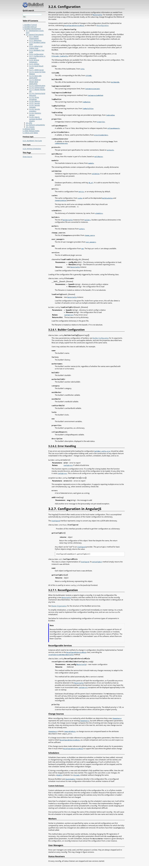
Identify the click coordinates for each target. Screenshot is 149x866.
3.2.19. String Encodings (34, 98)
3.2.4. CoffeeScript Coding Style (36, 47)
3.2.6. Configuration (36, 54)
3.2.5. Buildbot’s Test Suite (32, 141)
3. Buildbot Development (32, 29)
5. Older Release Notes (31, 131)
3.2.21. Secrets (34, 103)
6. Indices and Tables (30, 133)
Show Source (27, 157)
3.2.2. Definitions (35, 40)
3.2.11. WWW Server (36, 70)
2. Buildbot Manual (30, 27)
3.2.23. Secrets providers (34, 110)
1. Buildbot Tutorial (30, 25)
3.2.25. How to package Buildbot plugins (35, 119)
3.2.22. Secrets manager (34, 106)
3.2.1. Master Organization (34, 37)
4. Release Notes (29, 129)
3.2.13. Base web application (35, 77)
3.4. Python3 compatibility (35, 125)
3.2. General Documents (35, 35)
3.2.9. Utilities (34, 64)
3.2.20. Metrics (34, 101)
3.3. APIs (29, 123)
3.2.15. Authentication (37, 86)
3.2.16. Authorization (36, 88)
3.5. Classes (30, 127)
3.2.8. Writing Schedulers (34, 61)
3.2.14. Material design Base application (35, 82)
